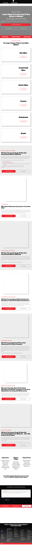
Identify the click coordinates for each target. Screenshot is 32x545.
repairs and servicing (8, 166)
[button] (31, 4)
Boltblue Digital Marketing (8, 543)
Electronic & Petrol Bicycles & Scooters (8, 162)
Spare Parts (4, 165)
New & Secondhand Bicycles (7, 161)
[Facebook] (13, 0)
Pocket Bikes (5, 163)
